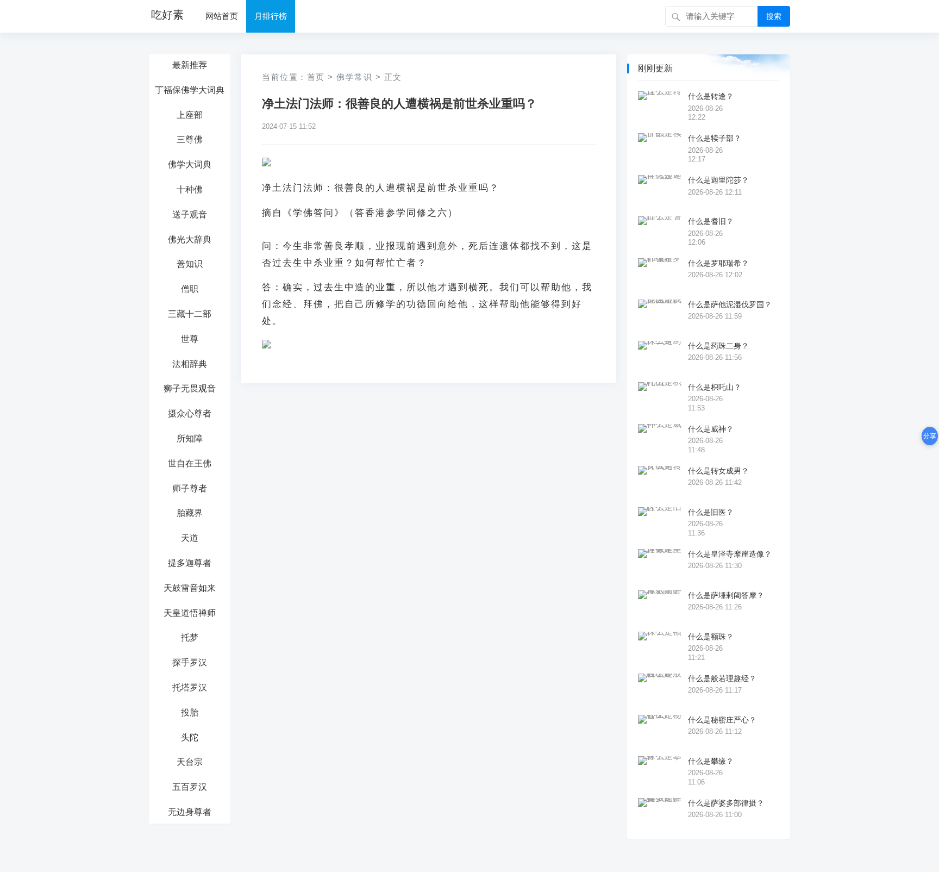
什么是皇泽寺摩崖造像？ (730, 554)
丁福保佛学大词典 (189, 90)
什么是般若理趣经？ (722, 678)
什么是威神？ (711, 429)
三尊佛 (190, 139)
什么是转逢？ (711, 96)
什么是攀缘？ (711, 761)
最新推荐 (189, 65)
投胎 (189, 712)
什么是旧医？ (711, 512)
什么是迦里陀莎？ (718, 180)
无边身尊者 (189, 812)
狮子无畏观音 (190, 388)
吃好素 (167, 15)
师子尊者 (189, 488)
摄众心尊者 (189, 413)
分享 (929, 436)
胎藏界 (190, 513)
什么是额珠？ (711, 636)
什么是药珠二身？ (718, 345)
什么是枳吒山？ (714, 387)
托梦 (189, 637)
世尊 (189, 339)
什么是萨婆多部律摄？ (726, 803)
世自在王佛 (189, 463)
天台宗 (190, 762)
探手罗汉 (189, 662)
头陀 (189, 737)
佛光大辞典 (189, 239)
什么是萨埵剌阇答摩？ (726, 595)
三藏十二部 (189, 314)
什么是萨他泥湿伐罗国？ (730, 304)
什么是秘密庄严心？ (722, 719)
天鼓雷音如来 (190, 588)
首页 (316, 77)
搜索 (773, 16)
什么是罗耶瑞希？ (718, 263)
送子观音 (189, 214)
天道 (189, 538)
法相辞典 (189, 364)
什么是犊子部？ (714, 138)
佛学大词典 (189, 164)
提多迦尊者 (189, 563)
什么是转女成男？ (718, 470)
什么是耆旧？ (711, 221)
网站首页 (221, 16)
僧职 (189, 289)
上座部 (190, 115)
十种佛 (190, 189)
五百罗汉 (189, 787)
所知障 (190, 438)
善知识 (190, 264)
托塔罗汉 (189, 687)
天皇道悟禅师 (190, 613)
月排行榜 (270, 16)
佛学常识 (354, 77)
